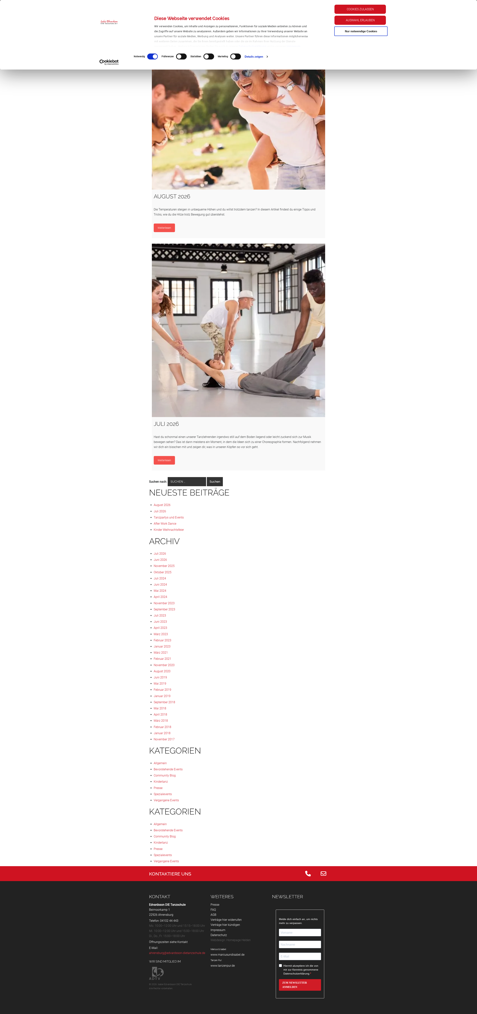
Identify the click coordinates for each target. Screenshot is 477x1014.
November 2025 (164, 566)
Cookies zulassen (360, 9)
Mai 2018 (160, 708)
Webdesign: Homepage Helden (231, 940)
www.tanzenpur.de (223, 965)
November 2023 (164, 603)
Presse (158, 788)
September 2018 (164, 702)
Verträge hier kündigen (225, 925)
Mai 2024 (160, 590)
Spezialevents (163, 794)
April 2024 (160, 597)
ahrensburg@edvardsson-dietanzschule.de (177, 953)
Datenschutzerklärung (252, 46)
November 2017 (164, 739)
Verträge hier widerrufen (226, 920)
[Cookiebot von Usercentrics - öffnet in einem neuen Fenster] (109, 62)
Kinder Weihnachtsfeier (169, 530)
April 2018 (160, 714)
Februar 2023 (162, 640)
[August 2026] (238, 103)
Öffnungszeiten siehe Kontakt (168, 942)
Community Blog (165, 775)
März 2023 (161, 634)
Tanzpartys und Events (169, 517)
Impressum (294, 46)
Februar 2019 (162, 689)
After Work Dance (165, 523)
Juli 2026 (160, 511)
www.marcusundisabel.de (227, 954)
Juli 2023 (160, 615)
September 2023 (164, 609)
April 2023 (160, 628)
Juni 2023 (160, 621)
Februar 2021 (162, 659)
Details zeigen (254, 56)
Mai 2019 (160, 683)
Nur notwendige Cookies (361, 31)
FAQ (213, 909)
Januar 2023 (162, 646)
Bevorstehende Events (168, 769)
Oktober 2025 (162, 572)
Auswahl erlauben (360, 20)
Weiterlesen (164, 227)
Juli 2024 (160, 578)
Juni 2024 (160, 584)
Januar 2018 (162, 733)
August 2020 (162, 671)
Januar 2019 (162, 696)
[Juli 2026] (238, 330)
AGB (213, 914)
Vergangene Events (166, 800)
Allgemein (160, 763)
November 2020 (164, 665)
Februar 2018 (162, 727)
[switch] (181, 56)
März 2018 (161, 720)
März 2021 (161, 652)
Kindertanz (161, 781)
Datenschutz (219, 935)
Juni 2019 (160, 677)
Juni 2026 (160, 560)
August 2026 (162, 505)
